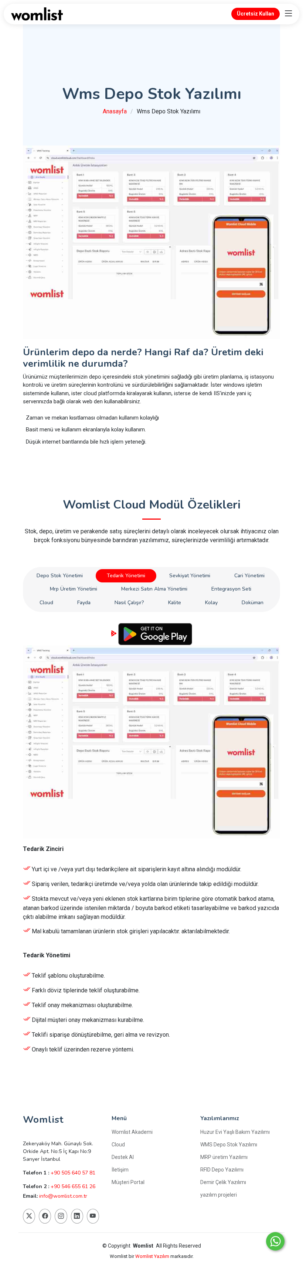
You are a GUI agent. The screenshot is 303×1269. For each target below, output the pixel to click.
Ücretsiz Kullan (255, 14)
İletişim (120, 1169)
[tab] (59, 576)
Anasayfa (115, 111)
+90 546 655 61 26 (73, 1186)
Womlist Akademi (132, 1132)
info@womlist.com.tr (63, 1196)
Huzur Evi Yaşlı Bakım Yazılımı (235, 1132)
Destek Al (123, 1157)
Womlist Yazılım (152, 1256)
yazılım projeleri (218, 1194)
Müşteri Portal (128, 1182)
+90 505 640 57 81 (73, 1172)
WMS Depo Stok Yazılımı (228, 1144)
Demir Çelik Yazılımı (223, 1182)
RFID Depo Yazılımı (222, 1169)
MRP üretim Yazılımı (224, 1157)
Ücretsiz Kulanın (152, 1067)
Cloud (118, 1144)
